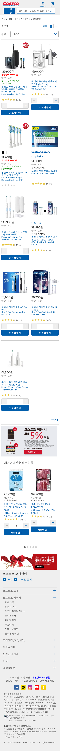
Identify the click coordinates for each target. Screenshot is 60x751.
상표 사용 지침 (47, 680)
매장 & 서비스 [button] (10, 647)
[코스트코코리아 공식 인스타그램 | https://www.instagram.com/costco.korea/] (30, 688)
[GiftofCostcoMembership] (29, 568)
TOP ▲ (55, 420)
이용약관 (25, 677)
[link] (15, 68)
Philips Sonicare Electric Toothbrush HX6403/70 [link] (11, 238)
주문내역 (9, 624)
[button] (52, 11)
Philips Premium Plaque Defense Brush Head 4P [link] (11, 178)
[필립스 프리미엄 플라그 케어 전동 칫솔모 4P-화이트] (8, 152)
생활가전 (27, 19)
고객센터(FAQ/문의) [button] (14, 640)
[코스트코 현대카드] (29, 455)
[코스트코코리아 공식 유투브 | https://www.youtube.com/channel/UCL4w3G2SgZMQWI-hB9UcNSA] (37, 688)
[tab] (30, 590)
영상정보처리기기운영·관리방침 (22, 680)
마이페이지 (10, 620)
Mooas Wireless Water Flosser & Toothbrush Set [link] (14, 388)
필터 (45, 26)
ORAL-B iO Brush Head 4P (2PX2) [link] (42, 243)
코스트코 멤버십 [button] (12, 597)
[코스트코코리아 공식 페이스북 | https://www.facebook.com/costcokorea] (16, 688)
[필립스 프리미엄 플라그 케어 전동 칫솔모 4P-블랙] (3, 152)
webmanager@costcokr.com (37, 708)
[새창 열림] (6, 717)
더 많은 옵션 (37, 156)
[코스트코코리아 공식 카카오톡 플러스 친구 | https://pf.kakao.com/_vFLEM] (23, 688)
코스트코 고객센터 (15, 573)
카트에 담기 (15, 112)
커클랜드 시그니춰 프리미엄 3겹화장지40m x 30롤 (15, 507)
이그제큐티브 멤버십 (15, 611)
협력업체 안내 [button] (10, 654)
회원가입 (9, 602)
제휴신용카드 (11, 629)
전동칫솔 (37, 19)
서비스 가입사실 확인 (13, 737)
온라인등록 (10, 615)
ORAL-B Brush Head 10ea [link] (42, 173)
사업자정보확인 (41, 711)
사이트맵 (14, 677)
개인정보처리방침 (41, 677)
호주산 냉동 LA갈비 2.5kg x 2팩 (41, 506)
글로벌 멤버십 (12, 633)
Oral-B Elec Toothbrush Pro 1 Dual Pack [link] (13, 313)
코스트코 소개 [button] (10, 590)
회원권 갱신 (11, 606)
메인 (4, 19)
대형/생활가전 (14, 19)
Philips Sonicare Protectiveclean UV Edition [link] (13, 92)
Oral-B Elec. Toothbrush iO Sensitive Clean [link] (43, 313)
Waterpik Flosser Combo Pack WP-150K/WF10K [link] (44, 87)
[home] (11, 4)
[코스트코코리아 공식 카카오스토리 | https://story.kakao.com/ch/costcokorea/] (43, 688)
